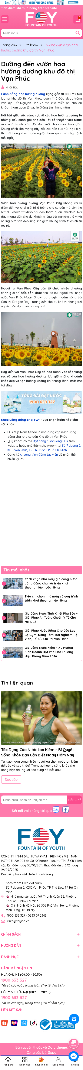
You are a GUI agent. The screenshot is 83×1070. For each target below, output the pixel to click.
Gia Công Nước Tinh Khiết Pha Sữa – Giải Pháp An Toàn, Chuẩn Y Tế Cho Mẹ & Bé (51, 618)
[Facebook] (65, 809)
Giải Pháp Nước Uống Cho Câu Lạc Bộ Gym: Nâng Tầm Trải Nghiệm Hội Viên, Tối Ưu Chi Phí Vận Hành (51, 635)
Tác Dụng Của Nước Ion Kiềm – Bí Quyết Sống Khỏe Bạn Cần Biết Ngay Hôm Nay (37, 752)
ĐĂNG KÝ (74, 800)
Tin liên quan (17, 683)
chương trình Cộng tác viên (39, 454)
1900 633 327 (14, 980)
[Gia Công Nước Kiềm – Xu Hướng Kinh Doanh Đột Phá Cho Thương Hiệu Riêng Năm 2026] (13, 652)
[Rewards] (74, 1019)
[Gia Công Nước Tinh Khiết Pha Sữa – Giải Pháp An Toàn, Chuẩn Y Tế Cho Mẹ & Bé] (13, 618)
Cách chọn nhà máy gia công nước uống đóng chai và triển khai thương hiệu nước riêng (51, 583)
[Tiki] (24, 1023)
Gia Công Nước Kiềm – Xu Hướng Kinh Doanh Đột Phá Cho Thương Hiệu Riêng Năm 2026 (49, 652)
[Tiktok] (33, 1023)
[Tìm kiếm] (77, 33)
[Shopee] (4, 1023)
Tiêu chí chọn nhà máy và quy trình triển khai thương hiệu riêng (51, 598)
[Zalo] (56, 809)
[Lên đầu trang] (74, 1031)
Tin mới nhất (16, 569)
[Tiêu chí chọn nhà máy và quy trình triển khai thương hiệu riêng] (13, 600)
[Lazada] (14, 1023)
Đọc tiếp (11, 779)
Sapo (52, 1052)
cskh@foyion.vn (18, 921)
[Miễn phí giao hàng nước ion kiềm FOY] (41, 2)
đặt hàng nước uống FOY (50, 441)
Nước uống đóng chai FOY (20, 420)
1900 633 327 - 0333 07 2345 (27, 915)
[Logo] (41, 19)
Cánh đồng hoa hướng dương (23, 94)
